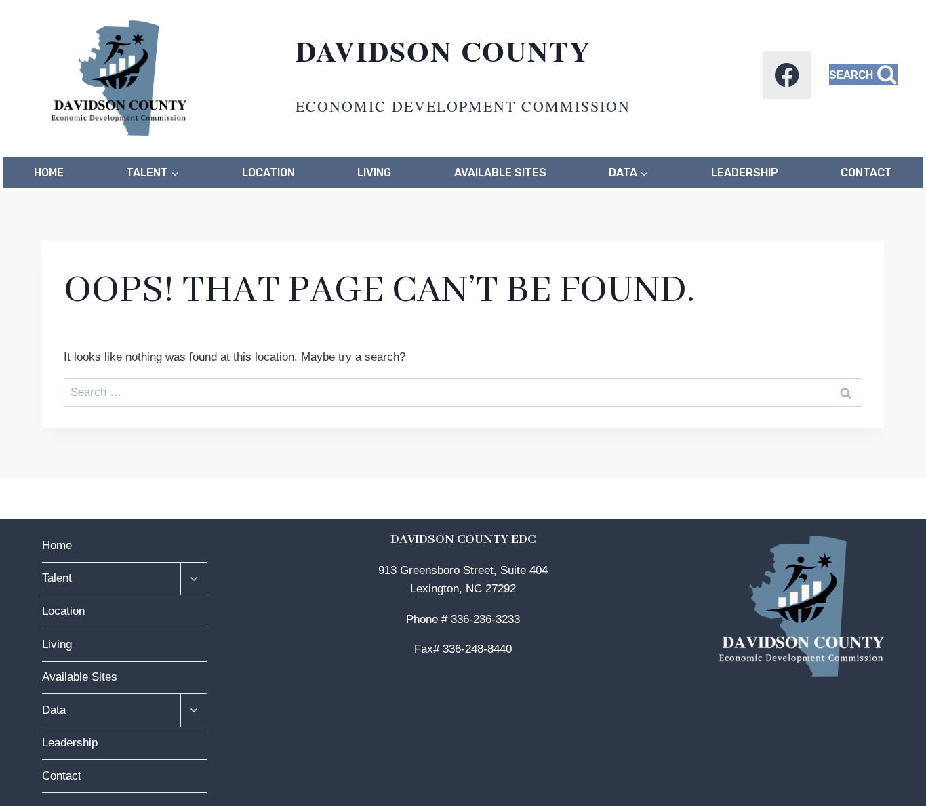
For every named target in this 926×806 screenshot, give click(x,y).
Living (374, 172)
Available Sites (500, 172)
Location (268, 172)
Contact (866, 172)
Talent (57, 577)
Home (49, 172)
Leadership (744, 172)
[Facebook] (787, 75)
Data (54, 710)
